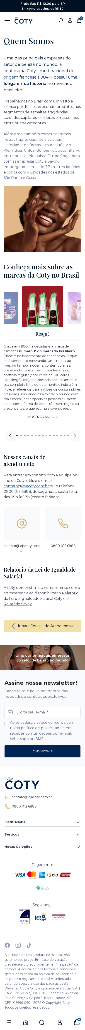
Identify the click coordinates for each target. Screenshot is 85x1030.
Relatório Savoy (18, 604)
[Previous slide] (10, 436)
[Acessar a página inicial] (42, 783)
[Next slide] (75, 436)
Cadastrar (42, 751)
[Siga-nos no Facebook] (7, 945)
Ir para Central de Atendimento (46, 626)
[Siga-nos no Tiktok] (29, 945)
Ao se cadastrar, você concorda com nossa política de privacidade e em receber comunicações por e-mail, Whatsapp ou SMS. (42, 730)
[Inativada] (24, 917)
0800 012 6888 (24, 806)
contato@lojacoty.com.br (26, 486)
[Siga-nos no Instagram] (18, 945)
